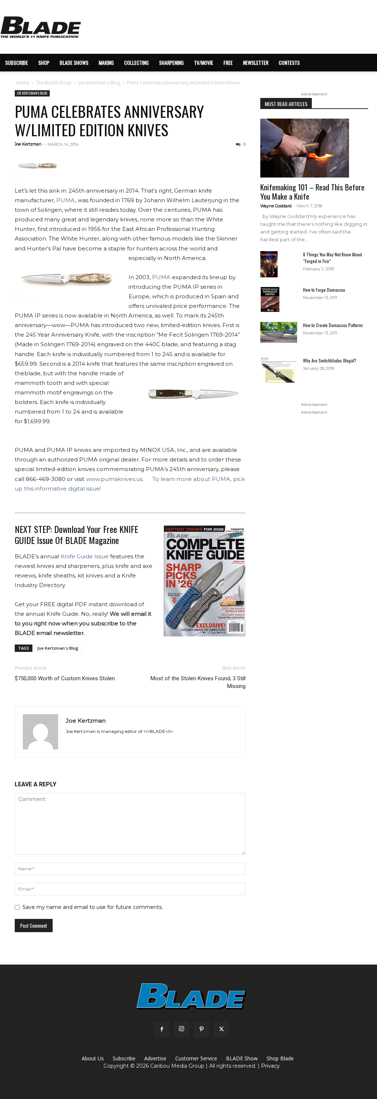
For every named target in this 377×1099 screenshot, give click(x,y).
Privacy (270, 1066)
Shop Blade (280, 1058)
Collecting (136, 62)
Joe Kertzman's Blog (99, 83)
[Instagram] (181, 1029)
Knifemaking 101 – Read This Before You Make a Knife (312, 191)
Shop (43, 62)
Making (106, 62)
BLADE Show (242, 1058)
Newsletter (255, 62)
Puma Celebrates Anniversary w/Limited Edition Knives (109, 120)
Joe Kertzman (28, 144)
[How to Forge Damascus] (270, 299)
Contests (289, 62)
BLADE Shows (74, 62)
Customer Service (196, 1058)
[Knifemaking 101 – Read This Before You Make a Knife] (314, 148)
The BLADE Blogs (53, 83)
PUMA (65, 200)
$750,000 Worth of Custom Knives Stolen (65, 678)
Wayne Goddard (276, 205)
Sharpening (171, 62)
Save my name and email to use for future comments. (92, 907)
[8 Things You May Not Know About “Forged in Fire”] (269, 264)
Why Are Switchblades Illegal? (329, 360)
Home (22, 83)
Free (228, 62)
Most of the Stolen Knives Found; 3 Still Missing (198, 682)
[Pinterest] (201, 1029)
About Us (93, 1058)
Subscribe (124, 1058)
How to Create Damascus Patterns (333, 325)
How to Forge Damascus (324, 290)
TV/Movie (203, 62)
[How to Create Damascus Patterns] (278, 332)
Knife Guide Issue (85, 556)
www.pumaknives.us (114, 478)
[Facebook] (161, 1029)
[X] (221, 1029)
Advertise (155, 1058)
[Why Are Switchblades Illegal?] (278, 370)
